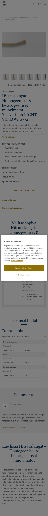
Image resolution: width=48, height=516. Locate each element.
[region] (24, 258)
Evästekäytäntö (17, 261)
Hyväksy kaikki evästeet (24, 268)
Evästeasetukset (24, 275)
